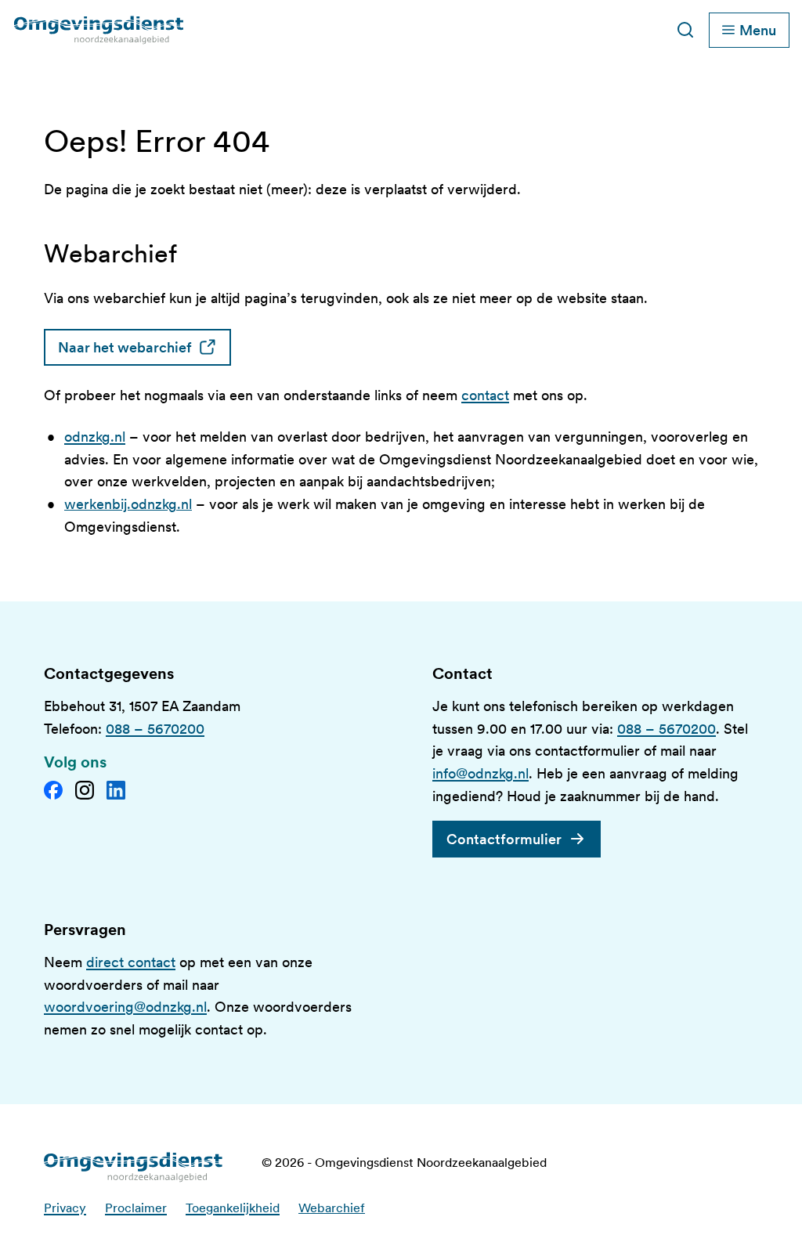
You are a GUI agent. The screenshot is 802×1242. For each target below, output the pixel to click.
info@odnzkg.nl (480, 773)
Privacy (65, 1207)
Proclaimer (136, 1207)
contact (485, 395)
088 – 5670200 (155, 728)
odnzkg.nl (94, 436)
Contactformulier (504, 839)
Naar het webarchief (144, 347)
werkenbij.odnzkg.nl (128, 504)
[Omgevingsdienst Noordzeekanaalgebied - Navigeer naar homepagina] (211, 30)
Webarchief (331, 1207)
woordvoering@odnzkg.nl (125, 1006)
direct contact (130, 962)
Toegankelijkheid (233, 1207)
